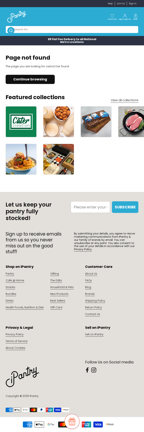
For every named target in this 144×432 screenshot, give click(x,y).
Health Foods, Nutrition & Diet (25, 307)
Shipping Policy (95, 300)
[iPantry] (17, 16)
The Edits (56, 280)
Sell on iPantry (94, 334)
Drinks (10, 300)
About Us (91, 274)
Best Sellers (57, 300)
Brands (90, 294)
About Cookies (15, 348)
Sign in (132, 3)
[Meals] (21, 159)
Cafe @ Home (15, 280)
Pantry (10, 274)
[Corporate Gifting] (58, 159)
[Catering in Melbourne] (21, 121)
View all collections (124, 100)
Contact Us (92, 314)
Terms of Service (17, 341)
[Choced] (96, 121)
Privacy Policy (83, 249)
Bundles (11, 294)
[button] (135, 16)
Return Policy (93, 307)
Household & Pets (62, 287)
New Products (59, 294)
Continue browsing (30, 79)
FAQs (88, 280)
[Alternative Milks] (58, 121)
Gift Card (56, 307)
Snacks (10, 287)
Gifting (54, 274)
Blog (88, 287)
